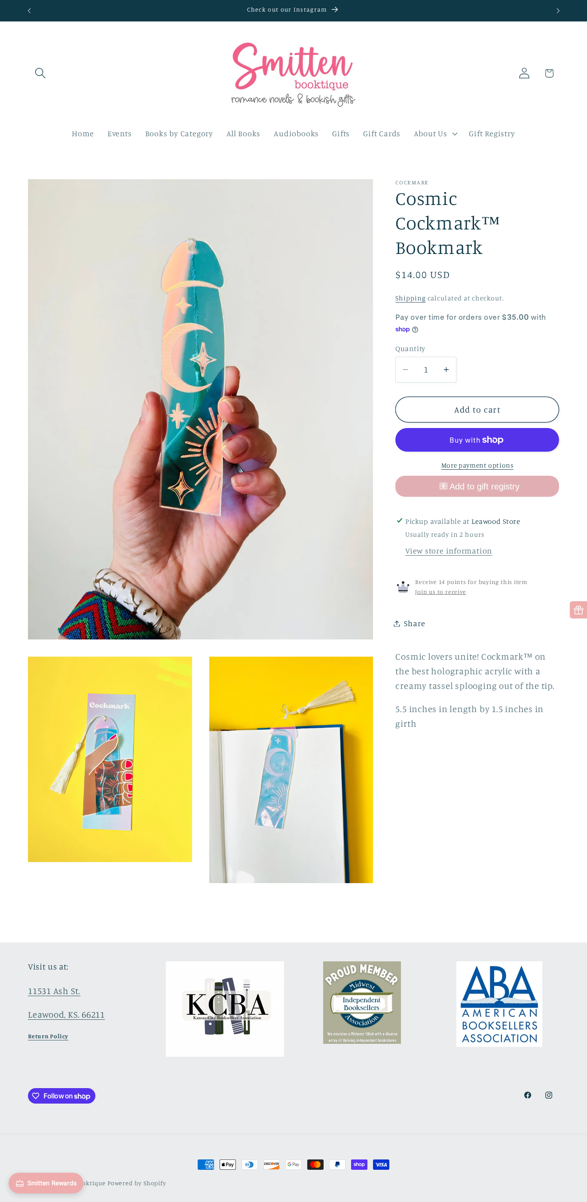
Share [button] (414, 623)
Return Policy (48, 1036)
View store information (448, 550)
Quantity (410, 348)
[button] (40, 73)
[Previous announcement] (29, 10)
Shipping (410, 298)
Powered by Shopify (136, 1183)
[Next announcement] (558, 10)
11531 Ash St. (54, 990)
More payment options (477, 465)
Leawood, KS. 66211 (66, 1014)
